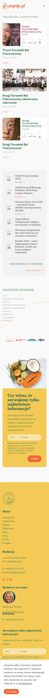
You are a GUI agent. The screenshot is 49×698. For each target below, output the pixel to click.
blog (5, 296)
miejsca (6, 302)
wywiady (7, 320)
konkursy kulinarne (13, 299)
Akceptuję (11, 691)
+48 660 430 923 (14, 568)
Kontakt (6, 543)
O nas (6, 539)
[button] (44, 6)
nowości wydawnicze (14, 308)
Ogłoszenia (8, 528)
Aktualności (8, 517)
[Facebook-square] (11, 579)
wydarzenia (9, 317)
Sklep (5, 535)
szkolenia (8, 314)
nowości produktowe (14, 305)
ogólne (6, 311)
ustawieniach (25, 683)
